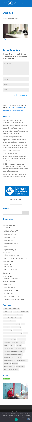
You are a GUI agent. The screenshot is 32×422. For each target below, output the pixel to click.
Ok (16, 419)
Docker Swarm (8, 330)
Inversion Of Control (16, 333)
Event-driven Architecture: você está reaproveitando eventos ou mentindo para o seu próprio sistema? (15, 147)
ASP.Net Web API (8, 315)
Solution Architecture (22, 360)
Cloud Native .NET (10, 255)
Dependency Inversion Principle (12, 324)
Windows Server (20, 366)
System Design (8, 281)
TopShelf (15, 363)
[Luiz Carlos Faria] (6, 379)
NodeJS (6, 345)
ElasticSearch (17, 330)
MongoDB (15, 342)
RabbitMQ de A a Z (10, 296)
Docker (7, 327)
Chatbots (7, 240)
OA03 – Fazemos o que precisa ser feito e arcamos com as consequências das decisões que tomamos (16, 158)
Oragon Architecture (11, 278)
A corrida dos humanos (10, 153)
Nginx (22, 342)
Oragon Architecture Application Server (13, 354)
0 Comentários (14, 18)
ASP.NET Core (24, 311)
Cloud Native (18, 315)
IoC (25, 333)
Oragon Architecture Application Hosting (14, 351)
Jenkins (6, 336)
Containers (18, 317)
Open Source (8, 250)
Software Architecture (9, 360)
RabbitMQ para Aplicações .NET (14, 258)
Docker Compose (16, 327)
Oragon (18, 345)
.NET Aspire (7, 308)
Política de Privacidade (15, 407)
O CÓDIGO (7, 293)
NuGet (13, 345)
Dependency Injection (9, 321)
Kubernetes (21, 336)
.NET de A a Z (8, 287)
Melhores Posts (9, 270)
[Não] (30, 417)
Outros (5, 273)
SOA (19, 357)
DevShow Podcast (10, 243)
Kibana (13, 336)
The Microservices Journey (13, 299)
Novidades (6, 261)
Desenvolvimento (9, 225)
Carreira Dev (8, 237)
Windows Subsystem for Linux (11, 369)
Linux (6, 339)
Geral (6, 246)
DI (22, 324)
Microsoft (7, 342)
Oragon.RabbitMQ (8, 348)
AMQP (15, 311)
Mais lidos (7, 267)
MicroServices (21, 339)
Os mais (5, 264)
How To (6, 333)
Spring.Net (7, 363)
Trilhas (5, 285)
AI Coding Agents (10, 231)
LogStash (13, 339)
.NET (6, 228)
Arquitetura (8, 234)
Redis (14, 357)
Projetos (6, 276)
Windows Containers (9, 366)
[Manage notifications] (28, 419)
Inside (5, 253)
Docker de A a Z (9, 290)
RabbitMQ (7, 357)
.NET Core (16, 308)
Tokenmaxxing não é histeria (12, 136)
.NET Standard (8, 311)
